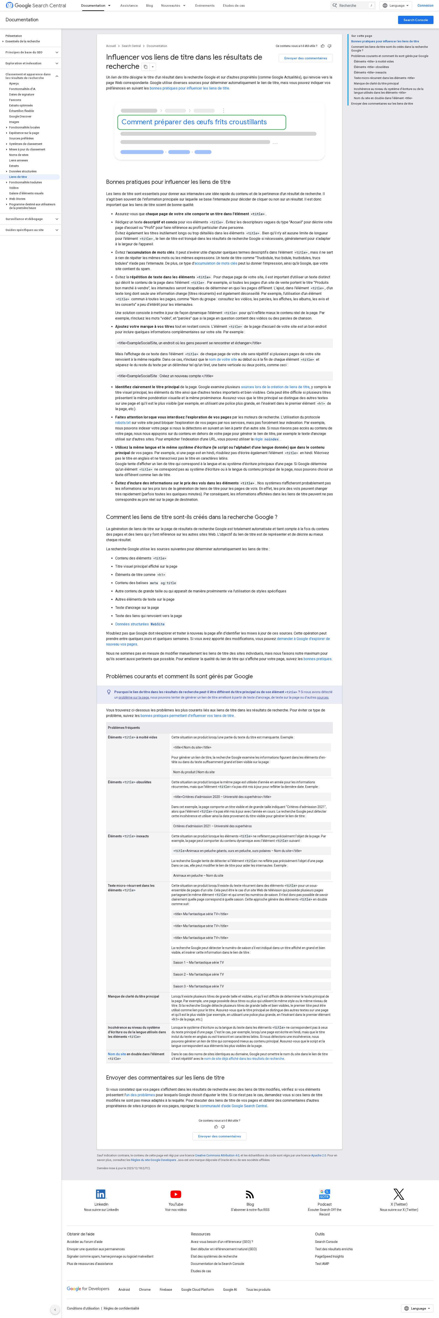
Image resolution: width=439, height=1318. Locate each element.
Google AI (230, 1289)
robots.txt (123, 422)
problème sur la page (134, 697)
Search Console (416, 20)
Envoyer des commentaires (305, 58)
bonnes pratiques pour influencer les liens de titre (189, 88)
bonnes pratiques (318, 659)
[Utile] (322, 46)
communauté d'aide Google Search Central (233, 1106)
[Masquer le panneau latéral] (55, 1309)
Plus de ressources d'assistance (90, 1264)
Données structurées (140, 624)
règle (266, 439)
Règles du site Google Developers (153, 1160)
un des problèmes (140, 1095)
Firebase (166, 1289)
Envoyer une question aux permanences (96, 1249)
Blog (149, 5)
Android (124, 1289)
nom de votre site (223, 359)
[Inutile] (329, 46)
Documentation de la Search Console (217, 1264)
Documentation (93, 5)
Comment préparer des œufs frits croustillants (194, 122)
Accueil (111, 46)
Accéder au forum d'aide (85, 1242)
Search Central (49, 6)
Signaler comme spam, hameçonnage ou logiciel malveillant (110, 1256)
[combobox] (353, 5)
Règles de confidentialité (121, 1308)
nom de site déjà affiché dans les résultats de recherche (244, 1058)
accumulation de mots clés (216, 263)
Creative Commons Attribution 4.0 (217, 1155)
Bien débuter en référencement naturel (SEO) (224, 1249)
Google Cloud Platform (197, 1289)
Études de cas (234, 5)
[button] (30, 41)
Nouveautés (170, 5)
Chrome (145, 1289)
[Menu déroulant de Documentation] (110, 5)
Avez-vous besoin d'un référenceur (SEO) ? (222, 1242)
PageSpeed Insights (329, 1256)
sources (323, 697)
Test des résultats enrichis (334, 1249)
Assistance (129, 5)
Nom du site (117, 1054)
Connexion (426, 5)
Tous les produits (258, 1289)
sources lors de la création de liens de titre (275, 387)
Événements (205, 5)
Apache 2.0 (318, 1155)
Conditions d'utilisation (83, 1308)
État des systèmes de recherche (214, 1256)
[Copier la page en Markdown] (146, 67)
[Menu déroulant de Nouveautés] (185, 5)
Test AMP (322, 1264)
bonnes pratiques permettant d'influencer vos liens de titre (187, 715)
